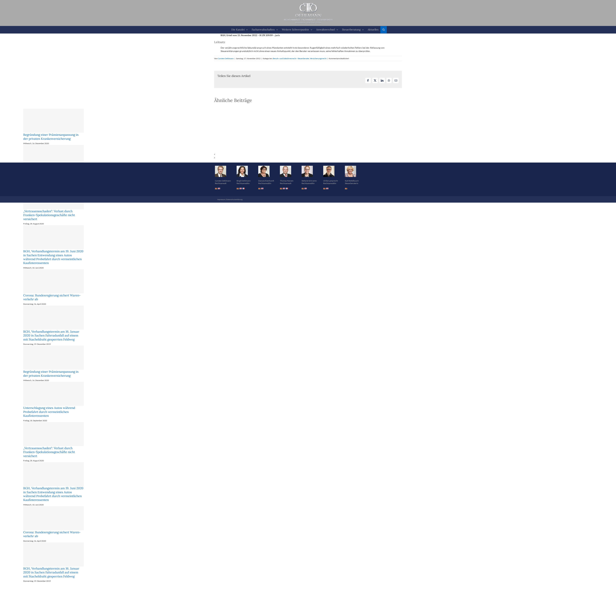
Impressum (221, 199)
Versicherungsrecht (318, 58)
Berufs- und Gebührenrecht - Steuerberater (291, 58)
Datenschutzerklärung (234, 199)
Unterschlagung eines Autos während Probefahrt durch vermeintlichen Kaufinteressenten (49, 412)
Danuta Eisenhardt (266, 181)
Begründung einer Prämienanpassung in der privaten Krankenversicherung (50, 136)
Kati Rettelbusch (352, 181)
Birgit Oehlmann (244, 181)
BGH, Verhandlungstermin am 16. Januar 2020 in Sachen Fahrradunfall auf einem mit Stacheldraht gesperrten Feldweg (51, 335)
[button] (383, 29)
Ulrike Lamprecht (330, 181)
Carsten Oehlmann (226, 58)
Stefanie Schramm (309, 181)
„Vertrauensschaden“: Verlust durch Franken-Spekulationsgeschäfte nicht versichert (49, 215)
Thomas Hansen (286, 181)
